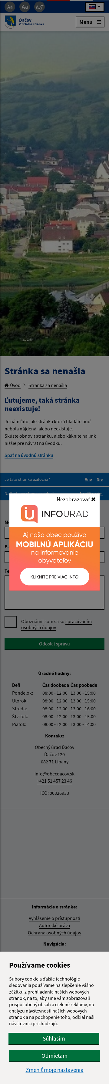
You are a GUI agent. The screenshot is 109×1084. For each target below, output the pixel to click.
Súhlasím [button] (54, 1038)
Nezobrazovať (74, 499)
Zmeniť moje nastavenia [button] (55, 1070)
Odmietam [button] (54, 1055)
